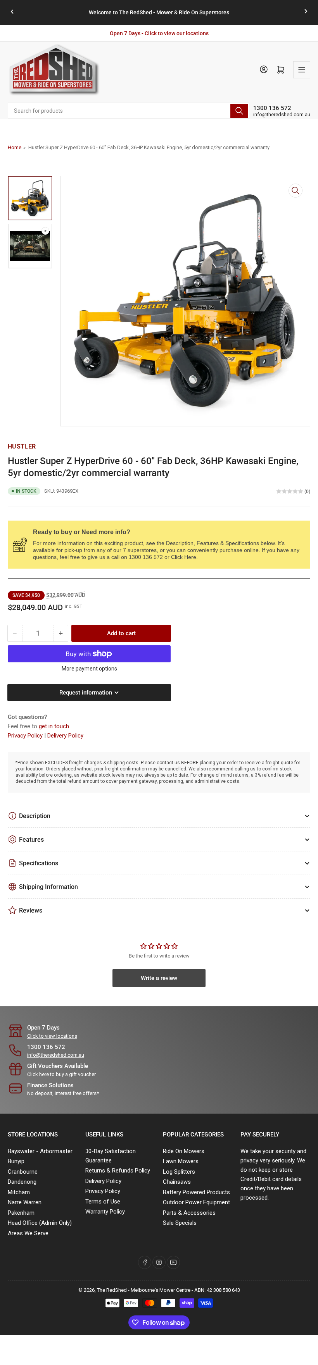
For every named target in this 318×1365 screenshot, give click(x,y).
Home (14, 147)
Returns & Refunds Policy (117, 1170)
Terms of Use (102, 1201)
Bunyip (16, 1161)
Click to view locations (52, 1036)
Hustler (22, 446)
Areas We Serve (28, 1233)
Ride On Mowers (183, 1151)
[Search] (239, 110)
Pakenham (21, 1212)
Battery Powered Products (196, 1192)
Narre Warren (24, 1202)
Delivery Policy (65, 735)
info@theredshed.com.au (281, 114)
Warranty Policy (105, 1211)
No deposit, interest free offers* (63, 1093)
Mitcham (19, 1192)
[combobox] (128, 111)
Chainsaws (177, 1181)
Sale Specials (180, 1222)
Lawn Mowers (181, 1161)
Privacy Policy (26, 735)
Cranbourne (23, 1171)
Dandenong (22, 1181)
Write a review (159, 978)
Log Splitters (179, 1171)
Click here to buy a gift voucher (61, 1074)
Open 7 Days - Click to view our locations (159, 33)
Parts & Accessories (189, 1212)
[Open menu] (301, 69)
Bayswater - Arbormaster (40, 1151)
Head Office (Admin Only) (40, 1222)
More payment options (89, 668)
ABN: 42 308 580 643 (217, 1290)
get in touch (54, 726)
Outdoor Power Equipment (196, 1202)
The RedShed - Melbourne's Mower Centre (143, 1290)
